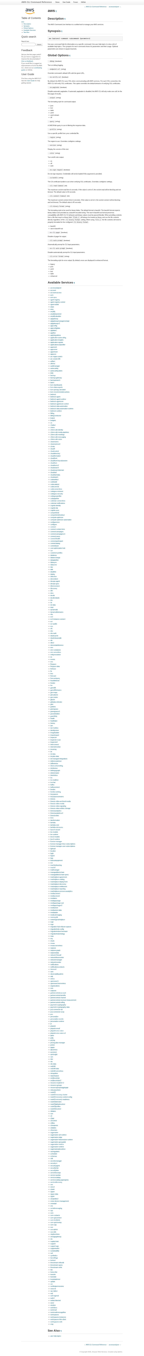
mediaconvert (55, 896)
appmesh (53, 347)
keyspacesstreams (57, 796)
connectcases (55, 536)
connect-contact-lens (57, 529)
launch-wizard (55, 830)
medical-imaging (56, 915)
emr (51, 647)
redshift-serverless (56, 1071)
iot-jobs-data (54, 756)
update (52, 1281)
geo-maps (53, 692)
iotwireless (54, 775)
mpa (51, 936)
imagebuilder (54, 733)
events (52, 659)
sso (51, 1227)
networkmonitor (55, 962)
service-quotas (55, 1175)
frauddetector (54, 680)
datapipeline (54, 560)
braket (52, 418)
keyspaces (54, 794)
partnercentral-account (58, 993)
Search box (25, 41)
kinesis (52, 799)
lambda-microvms (56, 827)
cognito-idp (54, 508)
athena (52, 363)
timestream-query (56, 1265)
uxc (51, 1284)
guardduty (53, 716)
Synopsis (27, 26)
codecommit (54, 486)
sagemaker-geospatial (58, 1142)
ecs (51, 626)
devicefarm (54, 579)
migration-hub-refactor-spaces (60, 927)
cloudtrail (53, 472)
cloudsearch (54, 468)
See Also (26, 32)
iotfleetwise (54, 763)
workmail (53, 1310)
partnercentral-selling (57, 1002)
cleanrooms (54, 442)
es (51, 657)
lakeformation (55, 820)
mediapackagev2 (56, 905)
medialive (53, 898)
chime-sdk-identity (56, 430)
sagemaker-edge (56, 1137)
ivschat (52, 782)
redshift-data (54, 1068)
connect (53, 527)
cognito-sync (54, 510)
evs (51, 662)
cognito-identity (55, 505)
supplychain (54, 1241)
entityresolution (55, 654)
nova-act (53, 969)
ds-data (53, 605)
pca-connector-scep (57, 1012)
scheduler (53, 1154)
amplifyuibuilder (55, 316)
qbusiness (53, 1050)
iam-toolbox (54, 728)
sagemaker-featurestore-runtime (61, 1139)
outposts (53, 990)
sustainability (54, 1251)
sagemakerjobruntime (57, 1149)
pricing (52, 1040)
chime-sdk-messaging (58, 437)
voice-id (53, 1289)
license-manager (56, 841)
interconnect (54, 744)
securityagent (55, 1166)
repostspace (54, 1076)
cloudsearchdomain (57, 470)
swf (51, 1253)
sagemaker (54, 1132)
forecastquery (55, 678)
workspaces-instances (58, 1317)
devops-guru (54, 584)
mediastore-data (56, 910)
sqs (51, 1210)
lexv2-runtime (55, 839)
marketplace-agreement (58, 877)
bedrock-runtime (56, 411)
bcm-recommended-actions (59, 392)
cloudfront (53, 458)
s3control (53, 1121)
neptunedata (54, 953)
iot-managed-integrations (58, 759)
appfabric (53, 330)
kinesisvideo (54, 815)
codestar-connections (57, 501)
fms (51, 673)
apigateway (54, 319)
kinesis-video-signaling (58, 806)
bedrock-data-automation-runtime (61, 408)
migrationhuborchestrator (59, 931)
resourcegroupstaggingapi (59, 1087)
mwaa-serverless (56, 945)
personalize (54, 1016)
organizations (55, 986)
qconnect (53, 1052)
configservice (55, 522)
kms (51, 818)
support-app (54, 1246)
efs (51, 628)
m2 (51, 863)
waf (51, 1293)
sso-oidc (53, 1232)
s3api (52, 1118)
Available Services (30, 30)
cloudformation (55, 456)
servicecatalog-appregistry (59, 1180)
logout (52, 856)
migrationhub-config (57, 929)
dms (51, 593)
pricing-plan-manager (57, 1042)
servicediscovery (56, 1182)
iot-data (52, 754)
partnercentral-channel (58, 997)
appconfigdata (55, 328)
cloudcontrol (54, 451)
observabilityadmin (56, 974)
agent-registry (55, 300)
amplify (52, 311)
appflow (53, 333)
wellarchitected (55, 1300)
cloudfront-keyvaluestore (58, 460)
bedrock (53, 394)
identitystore (54, 730)
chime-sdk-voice (56, 439)
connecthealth (55, 539)
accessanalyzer (55, 288)
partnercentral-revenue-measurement (63, 1000)
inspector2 (54, 742)
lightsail (52, 848)
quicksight (53, 1054)
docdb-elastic (55, 598)
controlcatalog (55, 543)
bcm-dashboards (56, 385)
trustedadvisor (55, 1279)
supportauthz (54, 1248)
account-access (55, 292)
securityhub (54, 1168)
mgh (51, 922)
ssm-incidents (55, 1220)
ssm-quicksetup (55, 1222)
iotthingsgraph (55, 770)
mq (51, 938)
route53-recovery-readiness (59, 1099)
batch (52, 382)
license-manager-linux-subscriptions (62, 844)
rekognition (54, 1073)
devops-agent (55, 581)
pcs (51, 1014)
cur (51, 550)
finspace (53, 664)
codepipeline (54, 498)
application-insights (56, 340)
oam (51, 972)
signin (52, 1196)
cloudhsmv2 (54, 465)
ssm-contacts (55, 1215)
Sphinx (120, 1352)
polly (52, 1038)
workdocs (53, 1307)
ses (51, 1184)
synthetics (53, 1255)
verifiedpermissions (57, 1286)
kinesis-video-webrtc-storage (60, 808)
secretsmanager (56, 1161)
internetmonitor (55, 747)
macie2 (52, 867)
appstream (54, 352)
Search (39, 44)
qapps (52, 1047)
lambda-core (54, 825)
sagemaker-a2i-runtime (58, 1135)
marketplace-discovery (58, 884)
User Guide (66, 2)
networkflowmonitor (57, 957)
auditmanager (55, 366)
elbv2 (52, 643)
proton (52, 1045)
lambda (52, 822)
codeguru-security (56, 494)
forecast (53, 676)
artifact (52, 361)
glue (51, 704)
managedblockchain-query (59, 874)
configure (53, 524)
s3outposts (54, 1125)
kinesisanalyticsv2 (56, 813)
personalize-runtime (57, 1021)
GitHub (83, 2)
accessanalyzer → (115, 6)
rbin (51, 1059)
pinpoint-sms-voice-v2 (58, 1033)
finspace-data (55, 666)
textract (53, 1260)
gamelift (53, 688)
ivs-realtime (54, 780)
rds (51, 1061)
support (53, 1244)
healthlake (53, 721)
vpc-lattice (53, 1291)
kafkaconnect (55, 787)
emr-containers (55, 650)
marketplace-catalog (57, 879)
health (52, 718)
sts (51, 1239)
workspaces (54, 1315)
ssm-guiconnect (55, 1218)
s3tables (53, 1128)
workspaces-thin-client (58, 1319)
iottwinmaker (54, 773)
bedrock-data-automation (59, 406)
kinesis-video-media (57, 803)
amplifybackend (55, 314)
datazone (53, 565)
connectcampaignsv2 (57, 534)
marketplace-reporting (57, 889)
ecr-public (53, 624)
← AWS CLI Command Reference (95, 6)
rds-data (53, 1064)
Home (57, 2)
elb (51, 640)
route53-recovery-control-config (61, 1097)
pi (51, 1024)
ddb (51, 569)
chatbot (52, 425)
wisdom (53, 1305)
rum (51, 1113)
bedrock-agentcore (56, 401)
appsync (53, 354)
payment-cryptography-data (59, 1007)
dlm (51, 591)
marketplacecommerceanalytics (61, 891)
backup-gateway (56, 378)
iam (51, 725)
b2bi (51, 373)
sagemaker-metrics (57, 1144)
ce (51, 423)
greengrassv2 (55, 711)
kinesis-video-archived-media (60, 801)
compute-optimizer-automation (60, 520)
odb (51, 976)
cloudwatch (54, 477)
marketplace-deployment (58, 882)
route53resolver (55, 1109)
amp (51, 309)
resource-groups (56, 1085)
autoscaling (54, 368)
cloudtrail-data (55, 475)
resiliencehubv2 (55, 1080)
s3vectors (53, 1130)
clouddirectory (55, 453)
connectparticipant (56, 541)
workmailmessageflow (58, 1312)
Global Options (28, 28)
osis (51, 988)
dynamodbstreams (56, 612)
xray (51, 1324)
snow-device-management (59, 1201)
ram (51, 1057)
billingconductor (55, 415)
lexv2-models (55, 837)
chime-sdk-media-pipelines (59, 432)
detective (53, 576)
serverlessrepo (55, 1173)
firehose (53, 669)
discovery (53, 588)
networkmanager (56, 960)
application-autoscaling (58, 337)
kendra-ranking (55, 792)
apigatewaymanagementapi (59, 321)
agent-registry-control (57, 302)
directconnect (55, 586)
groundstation (55, 714)
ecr (51, 621)
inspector (53, 737)
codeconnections (56, 489)
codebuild (53, 482)
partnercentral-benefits (58, 995)
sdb (51, 1158)
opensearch (54, 981)
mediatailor (54, 912)
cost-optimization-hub (57, 548)
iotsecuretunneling (56, 766)
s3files (52, 1123)
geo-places (54, 695)
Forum (75, 2)
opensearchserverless (58, 983)
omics (52, 979)
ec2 (51, 617)
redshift (52, 1066)
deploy (52, 574)
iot (51, 751)
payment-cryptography (58, 1005)
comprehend (54, 513)
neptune (53, 948)
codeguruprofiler (55, 496)
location (53, 851)
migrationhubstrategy (57, 934)
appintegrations (55, 335)
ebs (51, 614)
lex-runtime (54, 834)
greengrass (54, 709)
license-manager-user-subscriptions (62, 846)
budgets (53, 420)
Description (27, 24)
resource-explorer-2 (57, 1083)
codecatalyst (54, 484)
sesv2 (52, 1187)
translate (53, 1277)
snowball (53, 1203)
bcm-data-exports (56, 387)
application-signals (56, 342)
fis (51, 671)
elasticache (54, 636)
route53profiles (55, 1106)
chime (52, 427)
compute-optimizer (56, 517)
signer (52, 1191)
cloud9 (52, 449)
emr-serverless (55, 652)
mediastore (54, 908)
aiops (52, 307)
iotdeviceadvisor (56, 761)
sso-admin (54, 1229)
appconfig (53, 326)
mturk (52, 941)
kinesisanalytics (55, 811)
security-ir (53, 1163)
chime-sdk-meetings (57, 434)
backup (52, 375)
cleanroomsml (55, 444)
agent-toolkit (54, 304)
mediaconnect (55, 893)
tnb (51, 1270)
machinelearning (56, 865)
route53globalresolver (57, 1104)
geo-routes (54, 697)
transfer (53, 1274)
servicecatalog (55, 1177)
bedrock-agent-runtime (58, 399)
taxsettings (54, 1258)
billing (52, 413)
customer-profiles (56, 553)
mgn (51, 924)
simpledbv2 (54, 1199)
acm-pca (53, 297)
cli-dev (52, 446)
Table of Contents (31, 18)
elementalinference (56, 645)
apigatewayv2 (55, 323)
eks (51, 631)
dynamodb (54, 609)
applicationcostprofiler (57, 345)
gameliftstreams (55, 690)
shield (52, 1189)
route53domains (55, 1102)
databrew (53, 555)
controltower (54, 546)
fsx (51, 685)
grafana (53, 707)
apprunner (53, 349)
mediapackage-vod (57, 903)
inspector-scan (55, 740)
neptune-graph (55, 950)
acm (51, 295)
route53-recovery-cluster (58, 1095)
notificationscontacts (57, 967)
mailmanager (54, 870)
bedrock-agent (55, 397)
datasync (53, 562)
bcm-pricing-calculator (58, 390)
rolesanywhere (55, 1090)
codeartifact (54, 479)
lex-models (54, 832)
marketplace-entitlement (58, 886)
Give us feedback (27, 61)
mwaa (52, 943)
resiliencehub (54, 1078)
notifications (54, 964)
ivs (51, 778)
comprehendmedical (57, 515)
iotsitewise (54, 768)
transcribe (53, 1272)
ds (51, 602)
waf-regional (54, 1296)
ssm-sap (53, 1225)
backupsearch (55, 380)
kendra (52, 789)
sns (51, 1206)
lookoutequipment (56, 860)
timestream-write (56, 1267)
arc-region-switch (56, 356)
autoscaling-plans (56, 371)
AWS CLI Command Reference (36, 2)
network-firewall (55, 955)
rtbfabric (53, 1111)
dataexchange (55, 557)
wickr (52, 1303)
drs (51, 600)
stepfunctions (55, 1234)
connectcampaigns (56, 531)
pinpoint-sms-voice (56, 1031)
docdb (52, 595)
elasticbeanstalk (55, 638)
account (53, 290)
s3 (51, 1116)
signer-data (54, 1194)
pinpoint (53, 1026)
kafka (52, 785)
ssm (51, 1213)
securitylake (54, 1170)
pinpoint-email (55, 1028)
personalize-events (56, 1019)
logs (51, 858)
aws (22, 22)
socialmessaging (56, 1208)
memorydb (54, 917)
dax (51, 567)
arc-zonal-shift (55, 359)
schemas (53, 1156)
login (52, 853)
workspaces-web (56, 1322)
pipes (52, 1035)
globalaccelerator (56, 702)
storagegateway (55, 1236)
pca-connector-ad (56, 1009)
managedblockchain (57, 872)
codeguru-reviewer (56, 491)
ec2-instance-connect (57, 619)
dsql (51, 607)
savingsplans (54, 1151)
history (52, 723)
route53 (53, 1092)
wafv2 (52, 1298)
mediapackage (55, 901)
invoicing (53, 749)
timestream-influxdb (57, 1262)
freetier (52, 683)
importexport (54, 735)
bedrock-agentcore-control (59, 404)
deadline (53, 572)
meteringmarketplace (57, 919)
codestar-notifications (57, 503)
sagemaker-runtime (57, 1147)
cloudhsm (53, 463)
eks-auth (53, 633)
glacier (52, 699)
